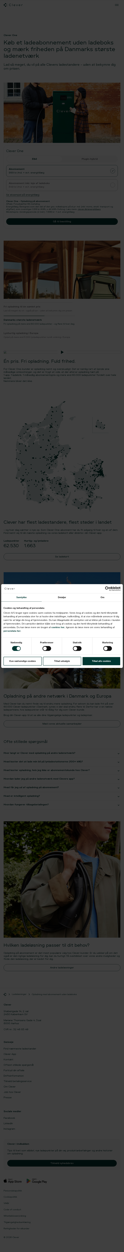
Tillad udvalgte (62, 661)
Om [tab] (102, 597)
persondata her (12, 631)
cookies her (58, 627)
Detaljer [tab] (62, 597)
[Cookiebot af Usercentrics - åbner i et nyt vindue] (107, 588)
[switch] (46, 648)
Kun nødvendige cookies (22, 661)
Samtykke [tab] (21, 597)
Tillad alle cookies (101, 661)
